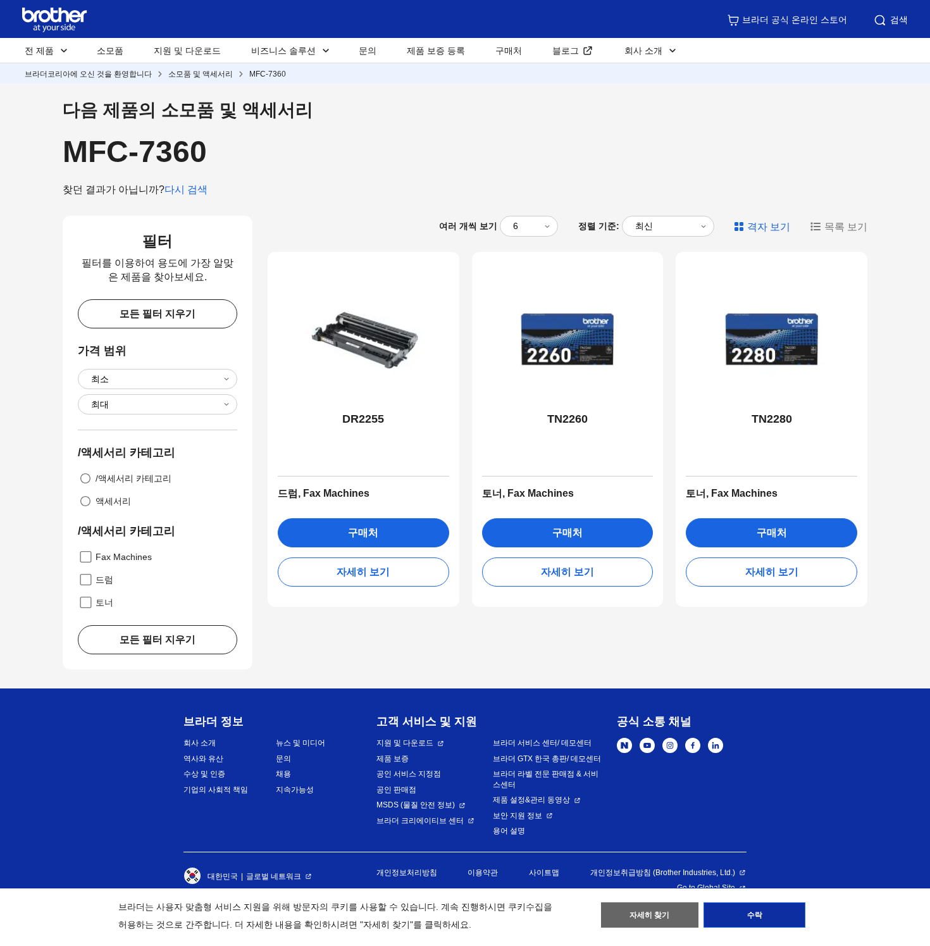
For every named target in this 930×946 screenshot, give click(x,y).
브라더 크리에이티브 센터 (420, 820)
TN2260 (567, 419)
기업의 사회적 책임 (215, 789)
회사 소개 (199, 742)
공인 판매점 (396, 789)
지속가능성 (295, 789)
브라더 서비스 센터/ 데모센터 (542, 742)
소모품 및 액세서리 (200, 74)
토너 (104, 602)
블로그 (565, 51)
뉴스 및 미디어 (300, 742)
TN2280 (772, 419)
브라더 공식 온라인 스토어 (794, 20)
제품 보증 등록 (436, 51)
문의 (367, 51)
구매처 (508, 51)
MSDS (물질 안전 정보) (415, 804)
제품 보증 (392, 758)
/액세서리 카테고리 (133, 478)
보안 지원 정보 (517, 815)
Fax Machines (124, 557)
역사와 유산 (203, 758)
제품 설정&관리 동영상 (531, 799)
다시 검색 (186, 189)
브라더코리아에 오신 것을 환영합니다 (88, 74)
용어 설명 (509, 830)
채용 (283, 773)
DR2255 (363, 419)
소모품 (110, 51)
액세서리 (113, 501)
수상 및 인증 (204, 773)
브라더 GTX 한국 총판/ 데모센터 (547, 758)
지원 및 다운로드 (187, 51)
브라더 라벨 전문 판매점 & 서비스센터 (545, 779)
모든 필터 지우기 (157, 313)
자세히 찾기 (649, 915)
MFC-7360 (267, 74)
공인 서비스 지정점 (408, 773)
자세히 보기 (363, 571)
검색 (899, 20)
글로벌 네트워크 (273, 876)
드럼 (104, 580)
